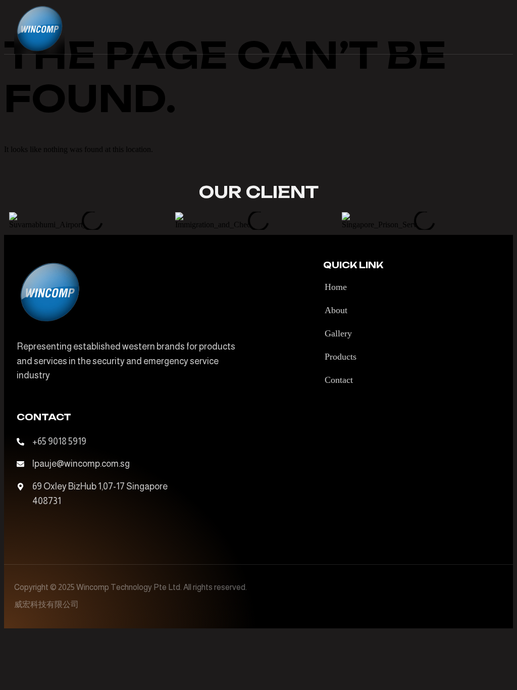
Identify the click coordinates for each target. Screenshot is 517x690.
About (336, 310)
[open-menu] (497, 28)
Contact (339, 380)
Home (336, 287)
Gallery (338, 333)
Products (340, 357)
